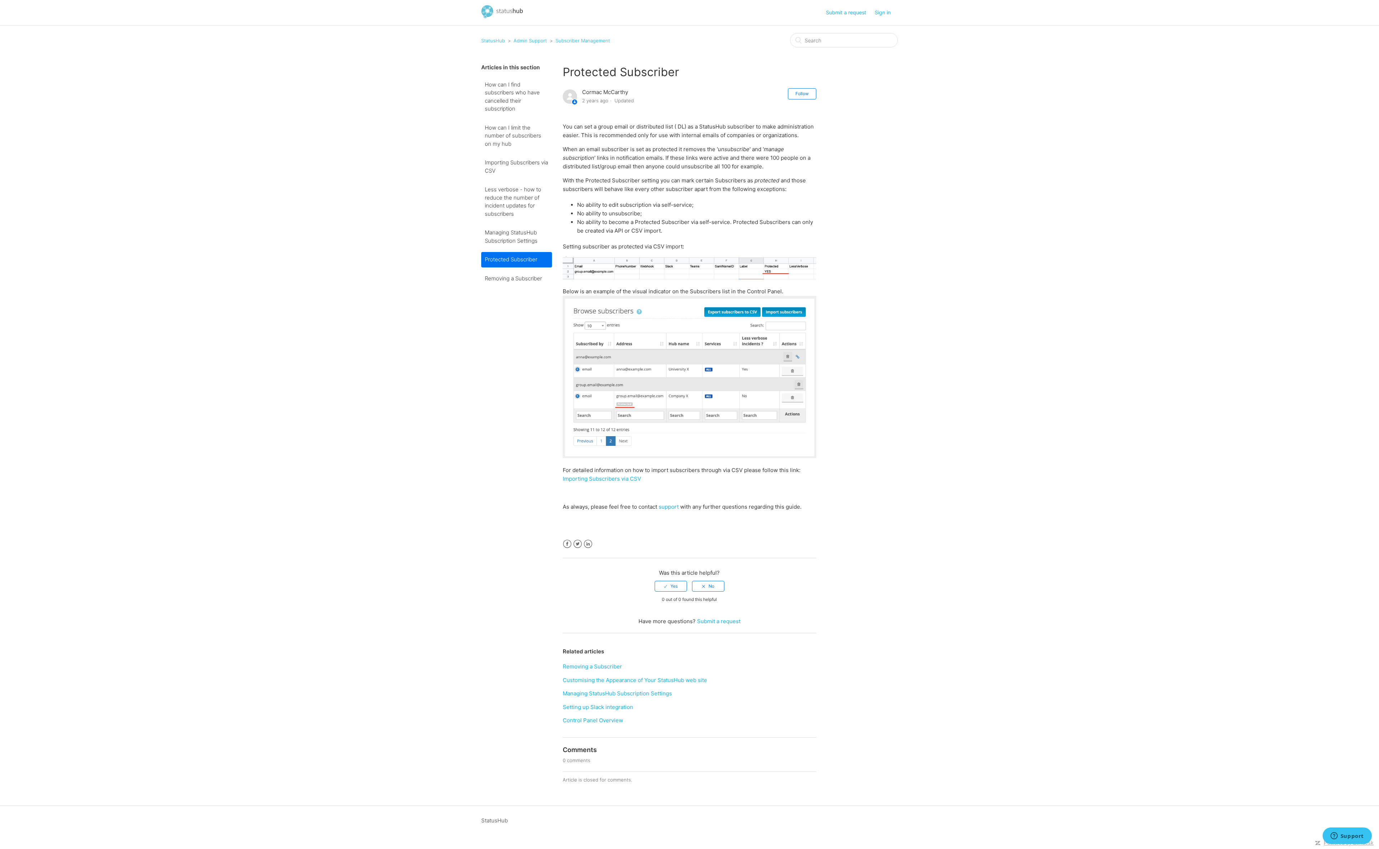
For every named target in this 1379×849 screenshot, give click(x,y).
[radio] (671, 586)
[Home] (502, 16)
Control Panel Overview (593, 720)
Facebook (567, 544)
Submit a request (846, 12)
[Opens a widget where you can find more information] (1347, 836)
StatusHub (493, 40)
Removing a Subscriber (513, 278)
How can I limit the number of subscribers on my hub (513, 135)
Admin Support (530, 40)
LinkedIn (588, 544)
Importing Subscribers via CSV (516, 166)
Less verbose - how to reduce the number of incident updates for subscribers (513, 201)
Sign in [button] (883, 12)
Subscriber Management (583, 40)
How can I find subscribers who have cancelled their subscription (512, 96)
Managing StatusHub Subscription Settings (511, 236)
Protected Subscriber (511, 259)
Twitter (577, 544)
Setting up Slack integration (598, 707)
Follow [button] (802, 93)
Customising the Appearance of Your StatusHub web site (635, 680)
